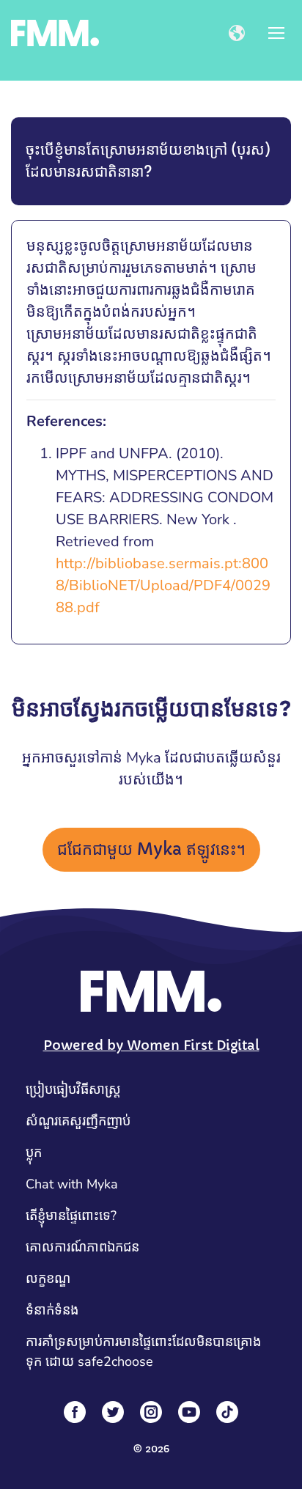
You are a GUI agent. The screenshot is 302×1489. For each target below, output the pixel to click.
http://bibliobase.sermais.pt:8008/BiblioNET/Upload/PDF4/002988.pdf (163, 585)
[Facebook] (75, 1412)
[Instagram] (151, 1412)
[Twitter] (113, 1412)
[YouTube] (189, 1412)
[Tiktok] (227, 1412)
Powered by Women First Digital (151, 1045)
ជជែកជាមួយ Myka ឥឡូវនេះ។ (151, 849)
